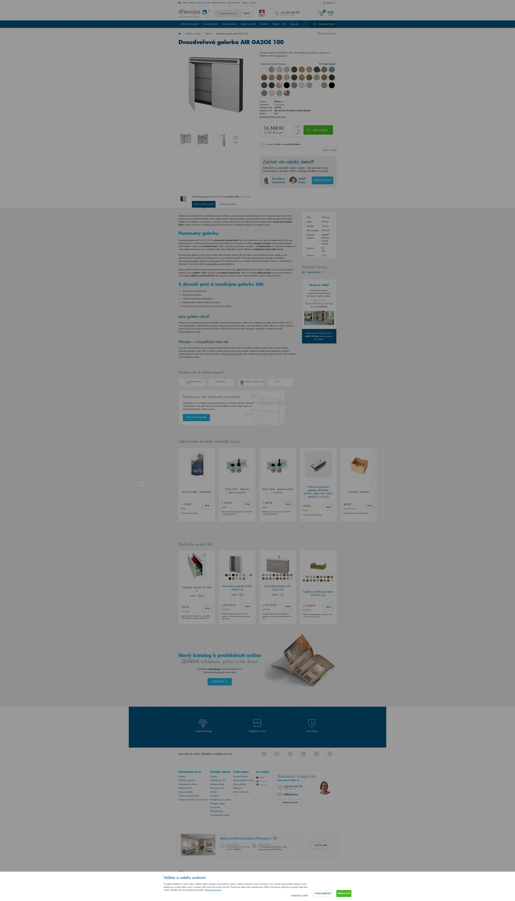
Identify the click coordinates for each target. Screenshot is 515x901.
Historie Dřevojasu (240, 776)
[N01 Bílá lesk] (264, 69)
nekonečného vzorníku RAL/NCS (220, 264)
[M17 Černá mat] (332, 85)
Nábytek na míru (233, 3)
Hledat (247, 13)
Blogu (271, 354)
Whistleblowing (216, 811)
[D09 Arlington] (302, 69)
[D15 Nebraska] (309, 69)
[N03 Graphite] (332, 77)
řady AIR (239, 218)
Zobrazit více (281, 55)
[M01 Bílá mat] (317, 85)
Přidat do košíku (320, 130)
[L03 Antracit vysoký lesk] (272, 85)
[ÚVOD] (180, 3)
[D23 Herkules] (279, 77)
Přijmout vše (344, 893)
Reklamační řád (185, 788)
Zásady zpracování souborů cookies (193, 799)
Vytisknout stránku (328, 33)
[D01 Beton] (272, 69)
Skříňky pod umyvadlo (190, 24)
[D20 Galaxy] (332, 69)
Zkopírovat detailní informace (273, 116)
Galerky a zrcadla (248, 24)
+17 (291, 579)
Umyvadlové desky (229, 24)
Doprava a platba (218, 3)
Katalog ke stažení (217, 803)
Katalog (206, 3)
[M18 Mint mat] (264, 93)
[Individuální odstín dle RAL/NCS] (287, 93)
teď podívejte (214, 668)
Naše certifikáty (239, 784)
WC (284, 24)
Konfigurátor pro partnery (220, 799)
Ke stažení (214, 795)
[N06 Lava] (264, 85)
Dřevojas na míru (217, 788)
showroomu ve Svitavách (232, 354)
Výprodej (294, 24)
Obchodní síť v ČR (217, 780)
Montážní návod (314, 272)
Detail (207, 506)
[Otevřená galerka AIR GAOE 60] (185, 139)
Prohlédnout (218, 681)
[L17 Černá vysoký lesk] (287, 85)
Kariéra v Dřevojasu (241, 792)
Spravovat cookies (299, 895)
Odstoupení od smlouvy (188, 784)
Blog (200, 3)
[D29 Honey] (324, 77)
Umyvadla (264, 24)
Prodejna (214, 792)
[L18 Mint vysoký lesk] (294, 85)
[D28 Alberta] (317, 77)
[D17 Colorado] (324, 69)
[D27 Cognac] (309, 77)
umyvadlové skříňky (191, 261)
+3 (332, 580)
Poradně (263, 354)
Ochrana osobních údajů (189, 795)
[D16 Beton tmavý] (317, 69)
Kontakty (253, 3)
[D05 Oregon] (287, 69)
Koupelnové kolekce (327, 24)
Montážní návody (217, 784)
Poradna (192, 3)
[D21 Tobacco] (264, 77)
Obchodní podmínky (187, 780)
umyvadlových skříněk (192, 331)
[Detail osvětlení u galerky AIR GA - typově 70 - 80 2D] (218, 139)
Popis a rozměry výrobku (204, 204)
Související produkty (228, 204)
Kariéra (245, 3)
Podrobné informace (213, 890)
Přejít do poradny (322, 180)
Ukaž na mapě (321, 845)
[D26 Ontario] (302, 77)
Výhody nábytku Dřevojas (243, 780)
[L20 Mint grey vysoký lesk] (309, 85)
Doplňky (275, 24)
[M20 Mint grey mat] (279, 93)
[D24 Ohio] (287, 77)
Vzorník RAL (215, 807)
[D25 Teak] (294, 77)
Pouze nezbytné (323, 893)
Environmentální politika (219, 815)
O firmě (185, 3)
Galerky (208, 33)
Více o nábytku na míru (196, 417)
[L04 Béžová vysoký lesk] (279, 85)
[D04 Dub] (279, 69)
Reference (237, 788)
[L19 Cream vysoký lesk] (302, 85)
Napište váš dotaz (290, 803)
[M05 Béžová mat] (324, 85)
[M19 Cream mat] (272, 93)
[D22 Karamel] (272, 77)
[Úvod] (180, 33)
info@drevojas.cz (290, 794)
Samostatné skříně (210, 24)
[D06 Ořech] (294, 69)
